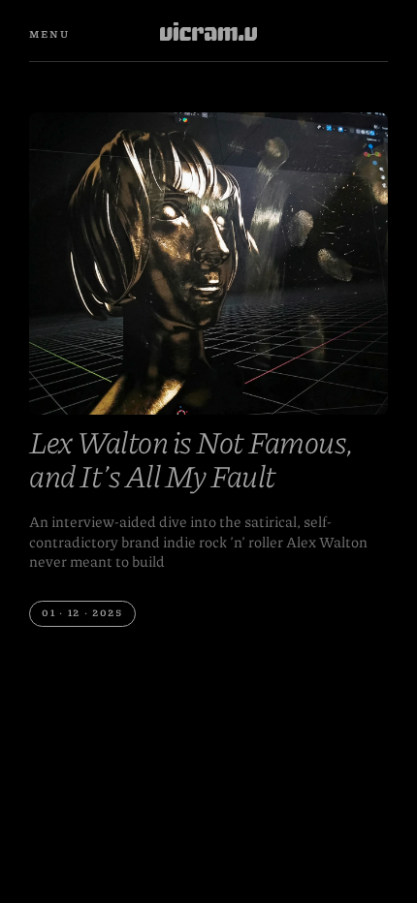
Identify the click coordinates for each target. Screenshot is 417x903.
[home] (208, 34)
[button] (49, 34)
